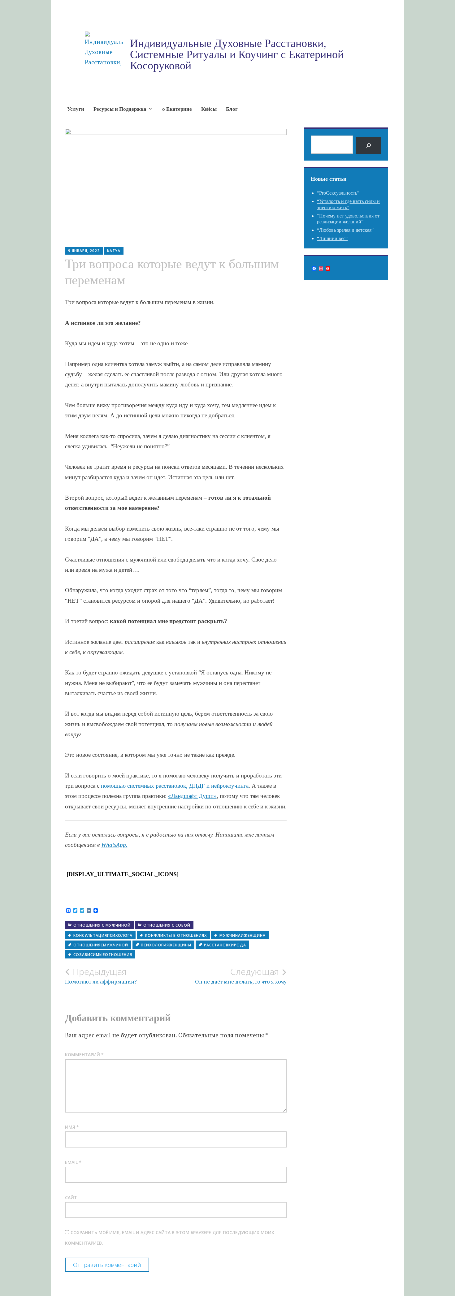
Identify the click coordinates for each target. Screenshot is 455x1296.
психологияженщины (166, 945)
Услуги (75, 109)
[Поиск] (368, 145)
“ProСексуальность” (338, 193)
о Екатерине (177, 109)
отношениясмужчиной (100, 945)
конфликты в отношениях (176, 935)
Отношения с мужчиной (102, 925)
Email (73, 1162)
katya (113, 250)
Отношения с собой (166, 925)
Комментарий (84, 1054)
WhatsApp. (114, 845)
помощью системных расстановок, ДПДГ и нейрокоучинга (175, 785)
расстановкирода (225, 945)
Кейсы (209, 109)
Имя (72, 1127)
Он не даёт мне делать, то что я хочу (241, 976)
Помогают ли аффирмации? (101, 976)
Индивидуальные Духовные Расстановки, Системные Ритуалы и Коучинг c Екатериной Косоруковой (237, 54)
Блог (232, 109)
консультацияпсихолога (102, 935)
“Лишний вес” (332, 238)
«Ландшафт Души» (192, 796)
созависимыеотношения (102, 954)
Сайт (71, 1197)
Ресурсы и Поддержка (119, 109)
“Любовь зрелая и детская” (345, 230)
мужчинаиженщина (242, 935)
